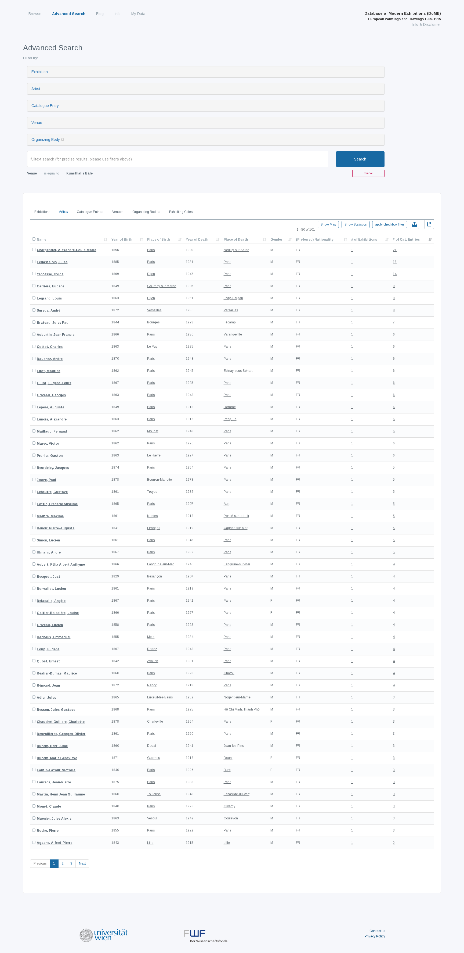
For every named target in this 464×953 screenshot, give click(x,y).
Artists (63, 211)
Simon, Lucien (48, 540)
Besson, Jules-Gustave (56, 710)
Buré (227, 770)
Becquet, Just (48, 577)
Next (82, 863)
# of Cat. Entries (406, 239)
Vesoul (152, 818)
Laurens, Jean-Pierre (54, 782)
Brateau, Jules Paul (53, 322)
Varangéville (233, 334)
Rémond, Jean (48, 685)
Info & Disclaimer (426, 24)
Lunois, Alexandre (52, 419)
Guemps (153, 758)
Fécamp (229, 322)
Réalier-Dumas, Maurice (57, 673)
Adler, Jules (46, 697)
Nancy (152, 685)
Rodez (152, 649)
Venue (36, 122)
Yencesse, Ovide (50, 274)
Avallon (152, 661)
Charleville (155, 721)
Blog (100, 14)
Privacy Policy (375, 936)
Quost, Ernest (48, 661)
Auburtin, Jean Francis (55, 335)
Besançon (154, 576)
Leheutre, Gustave (52, 492)
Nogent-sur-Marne (237, 697)
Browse (34, 14)
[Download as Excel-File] (414, 224)
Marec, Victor (48, 443)
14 (395, 274)
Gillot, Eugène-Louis (54, 383)
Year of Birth (121, 239)
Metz (150, 637)
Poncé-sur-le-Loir (236, 516)
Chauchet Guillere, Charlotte (61, 722)
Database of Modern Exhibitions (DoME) (402, 16)
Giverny (229, 806)
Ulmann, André (49, 552)
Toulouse (154, 794)
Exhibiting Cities (181, 212)
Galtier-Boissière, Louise (58, 613)
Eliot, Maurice (48, 371)
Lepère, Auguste (50, 407)
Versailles (154, 310)
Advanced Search (68, 14)
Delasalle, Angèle (51, 601)
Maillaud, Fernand (52, 431)
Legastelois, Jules (52, 262)
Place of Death (236, 239)
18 (395, 262)
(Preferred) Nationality (315, 239)
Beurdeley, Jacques (53, 468)
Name (41, 239)
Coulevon (231, 818)
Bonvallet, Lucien (51, 589)
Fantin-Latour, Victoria (56, 770)
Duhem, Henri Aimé (52, 746)
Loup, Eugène (48, 649)
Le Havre (154, 455)
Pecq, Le (230, 419)
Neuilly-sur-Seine (236, 250)
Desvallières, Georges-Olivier (61, 734)
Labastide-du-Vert (236, 794)
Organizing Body (45, 139)
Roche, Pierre (48, 831)
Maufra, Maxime (50, 516)
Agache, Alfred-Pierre (54, 843)
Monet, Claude (49, 806)
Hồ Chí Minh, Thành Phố (242, 709)
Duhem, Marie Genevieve (57, 758)
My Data (138, 14)
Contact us (377, 931)
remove (368, 173)
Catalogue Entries (90, 212)
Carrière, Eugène (50, 286)
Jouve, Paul (46, 480)
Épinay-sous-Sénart (238, 371)
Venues (117, 212)
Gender (276, 239)
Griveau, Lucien (50, 625)
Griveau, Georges (51, 395)
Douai (151, 746)
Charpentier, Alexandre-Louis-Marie (66, 250)
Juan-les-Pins (234, 746)
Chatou (229, 673)
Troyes (152, 492)
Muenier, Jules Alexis (54, 818)
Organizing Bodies (146, 212)
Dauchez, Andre (50, 359)
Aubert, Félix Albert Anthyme (61, 564)
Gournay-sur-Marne (161, 286)
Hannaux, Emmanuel (53, 637)
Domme (230, 407)
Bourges (153, 322)
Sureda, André (48, 310)
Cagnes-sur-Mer (236, 528)
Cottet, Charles (50, 347)
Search (360, 159)
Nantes (152, 516)
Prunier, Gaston (50, 456)
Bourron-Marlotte (159, 479)
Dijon (151, 274)
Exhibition (39, 72)
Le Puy (152, 346)
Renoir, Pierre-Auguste (55, 528)
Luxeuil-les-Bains (160, 697)
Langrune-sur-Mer (160, 564)
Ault (226, 504)
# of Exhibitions (364, 239)
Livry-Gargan (233, 298)
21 (395, 250)
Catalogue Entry (45, 105)
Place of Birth (158, 239)
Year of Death (197, 239)
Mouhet (152, 431)
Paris (151, 250)
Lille (150, 843)
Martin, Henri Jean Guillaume (61, 794)
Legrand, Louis (49, 298)
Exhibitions (42, 212)
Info (117, 14)
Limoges (153, 528)
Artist (35, 89)
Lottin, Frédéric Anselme (57, 504)
